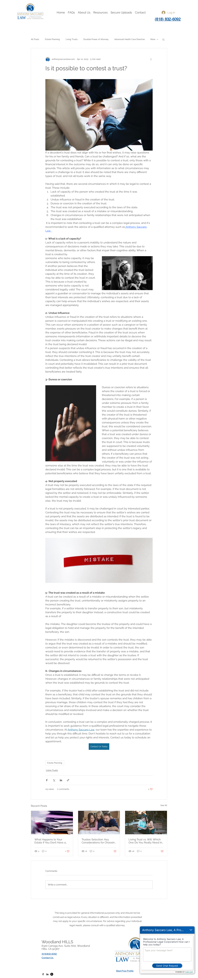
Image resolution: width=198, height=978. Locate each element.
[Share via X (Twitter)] (53, 780)
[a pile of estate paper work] (52, 822)
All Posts (35, 39)
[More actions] (151, 59)
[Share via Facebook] (46, 780)
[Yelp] (51, 974)
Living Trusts (72, 39)
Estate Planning (52, 39)
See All (163, 805)
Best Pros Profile (124, 970)
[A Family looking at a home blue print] (99, 822)
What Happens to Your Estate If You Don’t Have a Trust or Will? (50, 841)
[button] (84, 12)
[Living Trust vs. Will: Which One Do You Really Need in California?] (146, 822)
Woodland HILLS (57, 941)
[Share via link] (68, 780)
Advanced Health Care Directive (129, 39)
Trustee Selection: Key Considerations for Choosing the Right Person (99, 841)
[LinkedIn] (47, 974)
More (152, 39)
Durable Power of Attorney (96, 39)
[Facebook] (43, 974)
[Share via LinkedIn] (61, 780)
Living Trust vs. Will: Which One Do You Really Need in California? (145, 841)
